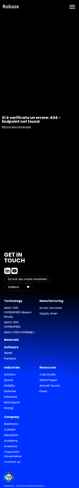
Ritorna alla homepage (16, 127)
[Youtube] (14, 270)
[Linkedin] (7, 270)
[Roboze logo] (11, 7)
